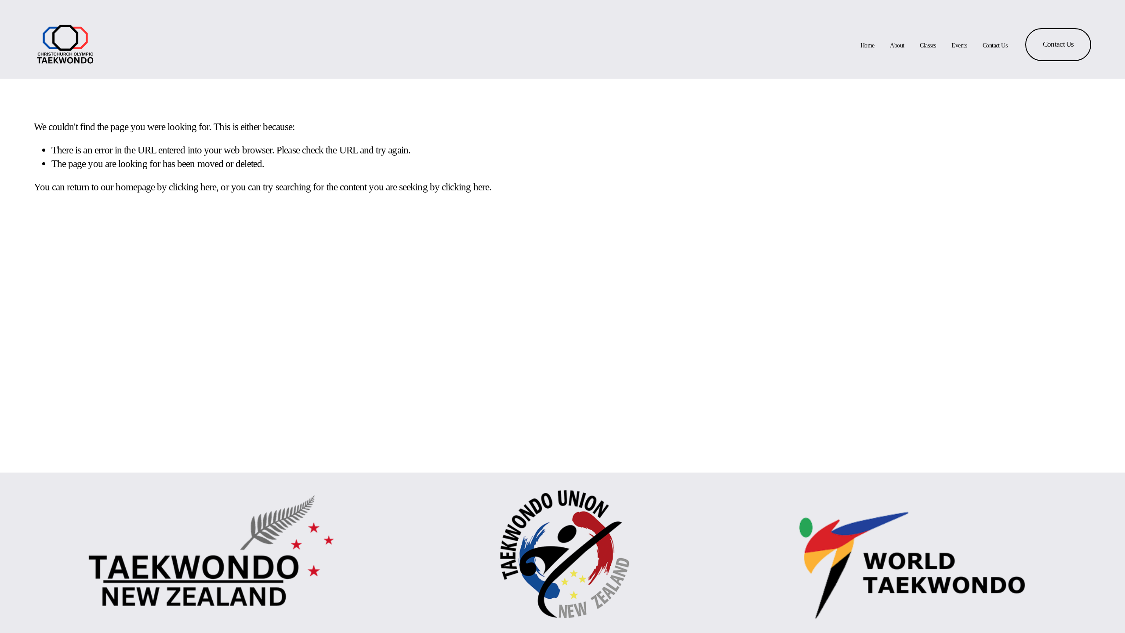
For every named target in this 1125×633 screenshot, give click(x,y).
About (897, 45)
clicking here (192, 187)
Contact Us (995, 45)
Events (959, 45)
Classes (928, 45)
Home (867, 45)
